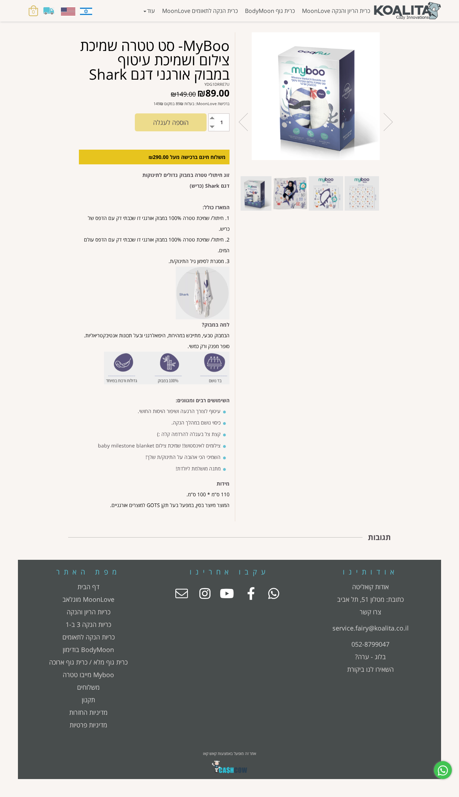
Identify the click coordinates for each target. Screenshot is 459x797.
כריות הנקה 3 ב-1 (88, 624)
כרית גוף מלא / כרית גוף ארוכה (88, 662)
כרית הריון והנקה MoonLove (336, 11)
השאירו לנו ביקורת (370, 669)
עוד (151, 11)
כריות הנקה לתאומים (88, 637)
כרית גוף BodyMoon (270, 11)
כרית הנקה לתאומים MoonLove (200, 11)
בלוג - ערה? (370, 656)
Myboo (103, 674)
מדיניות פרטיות (88, 725)
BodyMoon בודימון (88, 649)
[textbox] (371, 593)
